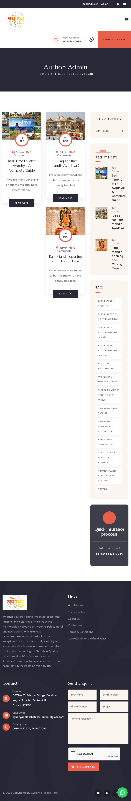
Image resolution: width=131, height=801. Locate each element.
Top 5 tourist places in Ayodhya (106, 458)
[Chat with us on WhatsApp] (122, 792)
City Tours (102, 130)
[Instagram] (116, 793)
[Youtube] (124, 4)
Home (42, 74)
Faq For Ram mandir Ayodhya (107, 379)
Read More (22, 203)
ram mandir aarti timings (109, 410)
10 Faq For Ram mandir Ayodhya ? (118, 224)
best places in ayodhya (106, 303)
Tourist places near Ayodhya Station (107, 476)
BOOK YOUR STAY (114, 40)
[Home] (16, 19)
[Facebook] (118, 4)
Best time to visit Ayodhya (106, 366)
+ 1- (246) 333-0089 (109, 554)
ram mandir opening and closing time (106, 426)
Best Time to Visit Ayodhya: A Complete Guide (22, 166)
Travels (103, 489)
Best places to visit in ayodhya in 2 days (108, 351)
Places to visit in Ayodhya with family (109, 395)
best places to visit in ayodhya (108, 316)
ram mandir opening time (106, 442)
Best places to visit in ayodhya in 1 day (108, 332)
